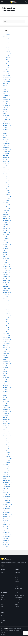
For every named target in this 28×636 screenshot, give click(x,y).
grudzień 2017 (6, 240)
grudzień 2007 (6, 478)
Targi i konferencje (19, 599)
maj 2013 (5, 349)
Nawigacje (17, 581)
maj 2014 (5, 325)
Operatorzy (4, 592)
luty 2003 (5, 528)
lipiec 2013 (5, 345)
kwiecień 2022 (6, 137)
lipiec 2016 (5, 274)
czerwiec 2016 (6, 276)
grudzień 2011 (6, 383)
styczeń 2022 (6, 143)
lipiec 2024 (5, 83)
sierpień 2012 (6, 367)
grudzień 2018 (6, 216)
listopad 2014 (6, 314)
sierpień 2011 (6, 391)
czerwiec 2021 (6, 157)
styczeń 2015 (6, 310)
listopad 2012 (6, 361)
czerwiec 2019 (6, 204)
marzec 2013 (6, 353)
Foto (2, 622)
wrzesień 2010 (6, 413)
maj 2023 (5, 111)
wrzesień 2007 (6, 484)
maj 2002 (5, 542)
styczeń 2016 (6, 286)
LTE (2, 606)
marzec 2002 (6, 544)
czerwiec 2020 (6, 181)
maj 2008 (5, 468)
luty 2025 (5, 69)
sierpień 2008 (6, 462)
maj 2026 (5, 40)
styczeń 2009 (6, 453)
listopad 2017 (6, 242)
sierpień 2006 (6, 496)
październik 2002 (7, 534)
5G (2, 604)
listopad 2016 (6, 266)
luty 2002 (5, 546)
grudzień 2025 (6, 50)
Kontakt (6, 630)
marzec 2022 (6, 139)
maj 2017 (5, 254)
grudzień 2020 (6, 169)
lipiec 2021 (5, 155)
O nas (2, 630)
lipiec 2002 (5, 538)
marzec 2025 (6, 67)
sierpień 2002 (6, 536)
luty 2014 (5, 331)
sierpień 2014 (6, 320)
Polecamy (3, 574)
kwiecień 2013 (6, 351)
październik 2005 (7, 504)
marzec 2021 (6, 163)
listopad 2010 (6, 409)
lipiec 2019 (5, 202)
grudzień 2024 (6, 73)
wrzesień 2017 (6, 246)
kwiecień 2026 (6, 42)
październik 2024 (7, 77)
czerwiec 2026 (6, 38)
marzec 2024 (6, 91)
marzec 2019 (6, 210)
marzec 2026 (6, 44)
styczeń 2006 (6, 500)
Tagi (21, 630)
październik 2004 (7, 514)
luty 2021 (5, 165)
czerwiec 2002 (6, 540)
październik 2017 (7, 244)
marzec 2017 (6, 258)
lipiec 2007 (5, 488)
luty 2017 (5, 260)
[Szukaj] (25, 1)
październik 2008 (7, 459)
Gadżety (16, 586)
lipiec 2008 (5, 464)
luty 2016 (5, 284)
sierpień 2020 (6, 177)
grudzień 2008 (6, 455)
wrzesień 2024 (6, 79)
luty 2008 (5, 474)
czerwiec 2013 (6, 347)
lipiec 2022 (5, 131)
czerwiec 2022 (6, 133)
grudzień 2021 (6, 145)
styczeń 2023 (6, 119)
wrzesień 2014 (6, 318)
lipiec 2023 (5, 107)
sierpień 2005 (6, 508)
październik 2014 (7, 316)
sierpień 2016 (6, 272)
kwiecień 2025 (6, 66)
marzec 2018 (6, 234)
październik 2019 (7, 197)
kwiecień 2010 (6, 423)
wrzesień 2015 (6, 294)
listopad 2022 (6, 123)
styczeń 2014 (6, 333)
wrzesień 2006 (6, 494)
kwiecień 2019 (6, 208)
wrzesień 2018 (6, 222)
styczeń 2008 (6, 476)
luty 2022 (5, 141)
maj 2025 (5, 63)
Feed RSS (3, 632)
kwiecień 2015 (6, 304)
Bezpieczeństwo (4, 615)
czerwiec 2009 (6, 443)
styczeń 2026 (6, 48)
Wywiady (17, 602)
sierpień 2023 (6, 105)
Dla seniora (17, 579)
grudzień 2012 (6, 359)
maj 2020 (5, 183)
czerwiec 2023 (6, 109)
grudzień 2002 (6, 530)
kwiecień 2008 (6, 470)
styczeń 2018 (6, 238)
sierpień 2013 (6, 343)
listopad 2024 (6, 75)
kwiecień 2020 (6, 185)
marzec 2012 (6, 377)
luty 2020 (5, 189)
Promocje (3, 572)
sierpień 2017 (6, 248)
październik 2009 (7, 435)
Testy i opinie (17, 572)
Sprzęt (17, 569)
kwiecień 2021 (6, 161)
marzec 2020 (6, 187)
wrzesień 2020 (6, 175)
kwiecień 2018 (6, 232)
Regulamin (16, 630)
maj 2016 (5, 278)
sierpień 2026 (6, 34)
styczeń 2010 (6, 429)
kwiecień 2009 (6, 447)
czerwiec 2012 (6, 371)
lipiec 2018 (5, 226)
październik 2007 (7, 482)
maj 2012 (5, 373)
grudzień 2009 (6, 431)
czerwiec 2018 (6, 228)
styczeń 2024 (6, 95)
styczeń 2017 (6, 262)
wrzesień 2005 (6, 506)
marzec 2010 (6, 425)
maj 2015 (5, 302)
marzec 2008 (6, 472)
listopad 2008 (6, 456)
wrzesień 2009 (6, 437)
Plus (2, 602)
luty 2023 (5, 117)
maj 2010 (5, 421)
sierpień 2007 (6, 486)
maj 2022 (5, 135)
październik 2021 (7, 149)
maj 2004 (5, 518)
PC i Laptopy (17, 583)
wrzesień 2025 (6, 56)
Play (2, 597)
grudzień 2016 (6, 264)
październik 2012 (7, 363)
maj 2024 (5, 87)
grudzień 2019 (6, 193)
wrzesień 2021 (6, 151)
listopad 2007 (6, 480)
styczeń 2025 (6, 71)
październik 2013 (7, 339)
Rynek (16, 592)
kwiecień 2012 (6, 375)
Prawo (16, 604)
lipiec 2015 (5, 298)
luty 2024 (5, 93)
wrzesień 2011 (6, 389)
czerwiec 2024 (6, 85)
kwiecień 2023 (6, 113)
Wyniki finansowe (18, 597)
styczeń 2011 (6, 405)
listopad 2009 (6, 433)
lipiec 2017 (5, 250)
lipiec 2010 (5, 417)
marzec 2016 (6, 282)
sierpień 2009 (6, 439)
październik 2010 (7, 411)
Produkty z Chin (18, 588)
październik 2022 (7, 125)
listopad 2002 (6, 532)
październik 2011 (7, 387)
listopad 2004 (6, 512)
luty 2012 (5, 379)
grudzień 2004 (6, 510)
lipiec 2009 (5, 441)
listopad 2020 (6, 171)
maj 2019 (5, 206)
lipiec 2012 (5, 369)
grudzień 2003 (6, 522)
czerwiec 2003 (6, 524)
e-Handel (17, 606)
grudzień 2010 (6, 407)
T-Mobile (3, 599)
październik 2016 (7, 268)
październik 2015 (7, 292)
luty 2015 (5, 308)
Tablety (16, 577)
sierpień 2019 (6, 200)
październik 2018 (7, 220)
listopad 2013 (6, 337)
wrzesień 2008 (6, 460)
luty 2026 (5, 46)
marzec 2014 (6, 329)
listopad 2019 (6, 194)
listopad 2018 (6, 218)
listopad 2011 (6, 385)
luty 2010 (5, 427)
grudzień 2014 (6, 312)
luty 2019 (5, 212)
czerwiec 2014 (6, 324)
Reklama (16, 608)
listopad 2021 (6, 147)
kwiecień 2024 (6, 89)
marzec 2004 (6, 520)
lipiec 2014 (5, 322)
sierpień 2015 (6, 296)
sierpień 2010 (6, 415)
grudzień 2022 (6, 121)
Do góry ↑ (3, 634)
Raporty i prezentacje (19, 595)
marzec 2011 (6, 401)
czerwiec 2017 (6, 252)
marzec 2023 (6, 115)
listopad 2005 (6, 502)
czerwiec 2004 (6, 516)
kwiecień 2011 (6, 399)
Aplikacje (3, 620)
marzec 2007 (6, 492)
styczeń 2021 (6, 167)
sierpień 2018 (6, 224)
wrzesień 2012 (6, 365)
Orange (2, 595)
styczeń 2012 (6, 381)
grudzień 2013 (6, 335)
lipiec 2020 (5, 179)
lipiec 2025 (5, 60)
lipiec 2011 (5, 393)
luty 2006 (5, 498)
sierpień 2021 (6, 153)
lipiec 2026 (5, 36)
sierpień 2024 (6, 81)
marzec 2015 (6, 306)
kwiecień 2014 (6, 328)
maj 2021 (5, 159)
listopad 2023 (6, 99)
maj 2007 (5, 490)
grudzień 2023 (6, 97)
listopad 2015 (6, 290)
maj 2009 (5, 445)
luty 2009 (5, 451)
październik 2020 (7, 173)
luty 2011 (5, 403)
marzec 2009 (6, 449)
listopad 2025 (6, 52)
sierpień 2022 (6, 129)
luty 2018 (5, 236)
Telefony (16, 574)
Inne (2, 612)
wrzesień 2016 (6, 270)
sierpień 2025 (6, 58)
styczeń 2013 (6, 357)
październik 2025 (7, 54)
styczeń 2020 (6, 191)
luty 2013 (5, 355)
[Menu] (2, 1)
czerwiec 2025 (6, 62)
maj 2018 (5, 230)
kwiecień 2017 (6, 256)
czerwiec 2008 (6, 466)
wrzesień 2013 (6, 341)
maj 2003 (5, 526)
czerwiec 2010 (6, 419)
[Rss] (2, 565)
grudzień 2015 (6, 288)
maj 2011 (5, 397)
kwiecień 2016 (6, 280)
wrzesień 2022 (6, 127)
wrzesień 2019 (6, 198)
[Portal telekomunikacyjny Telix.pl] (14, 2)
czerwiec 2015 (6, 300)
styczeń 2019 (6, 214)
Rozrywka (3, 617)
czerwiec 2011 (6, 395)
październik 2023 (7, 101)
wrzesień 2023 (6, 103)
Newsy (3, 569)
